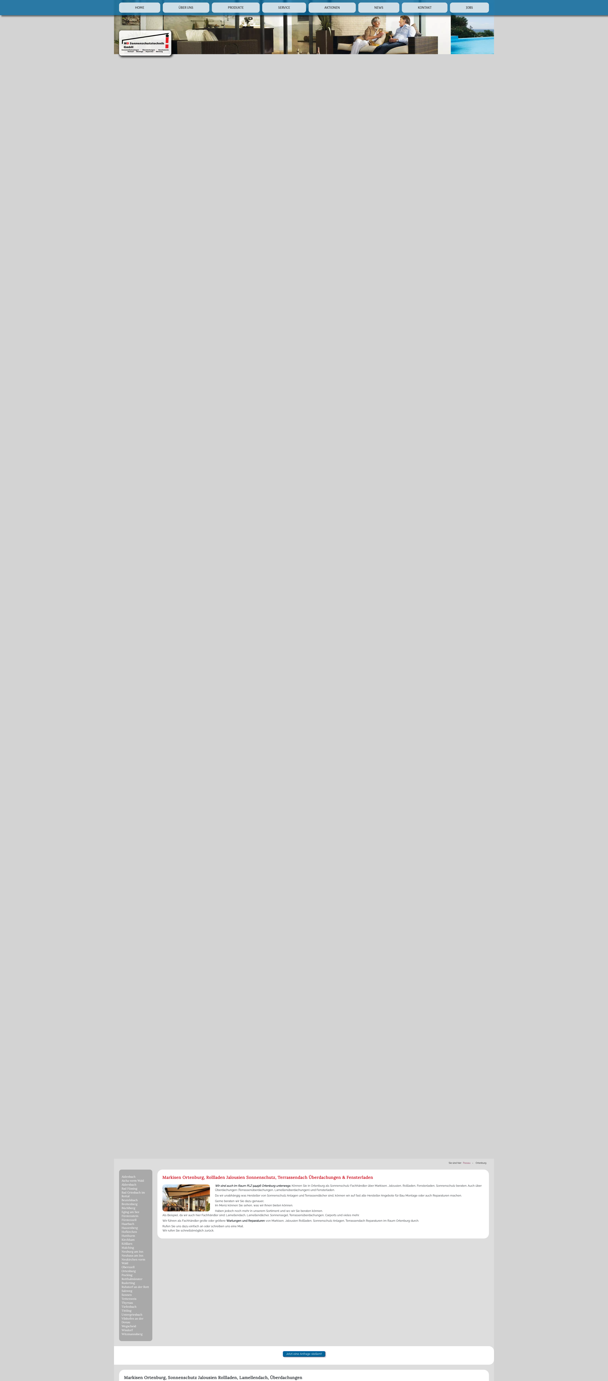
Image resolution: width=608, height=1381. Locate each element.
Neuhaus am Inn (132, 1255)
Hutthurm (128, 1236)
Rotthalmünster (132, 1279)
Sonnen (127, 1295)
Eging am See (130, 1212)
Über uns (186, 7)
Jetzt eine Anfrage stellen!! (304, 1354)
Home (139, 7)
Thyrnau (127, 1303)
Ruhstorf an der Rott (135, 1287)
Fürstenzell (129, 1220)
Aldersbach (129, 1184)
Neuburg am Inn (132, 1251)
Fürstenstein (130, 1216)
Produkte (236, 7)
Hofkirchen (129, 1232)
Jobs (469, 7)
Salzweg (127, 1291)
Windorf (127, 1330)
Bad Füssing (129, 1188)
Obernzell (128, 1267)
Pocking (127, 1275)
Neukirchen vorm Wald (133, 1261)
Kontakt (425, 7)
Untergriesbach (132, 1314)
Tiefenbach (129, 1306)
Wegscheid (129, 1326)
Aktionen (332, 7)
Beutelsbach (130, 1200)
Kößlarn (127, 1243)
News (378, 7)
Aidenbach (129, 1176)
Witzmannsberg (132, 1334)
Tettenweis (129, 1299)
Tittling (126, 1310)
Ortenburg (129, 1271)
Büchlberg (128, 1208)
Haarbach (128, 1224)
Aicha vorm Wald (133, 1180)
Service (284, 7)
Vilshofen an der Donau (132, 1320)
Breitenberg (129, 1204)
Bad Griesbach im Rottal (133, 1194)
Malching (128, 1247)
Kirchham (128, 1239)
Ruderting (128, 1283)
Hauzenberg (130, 1228)
